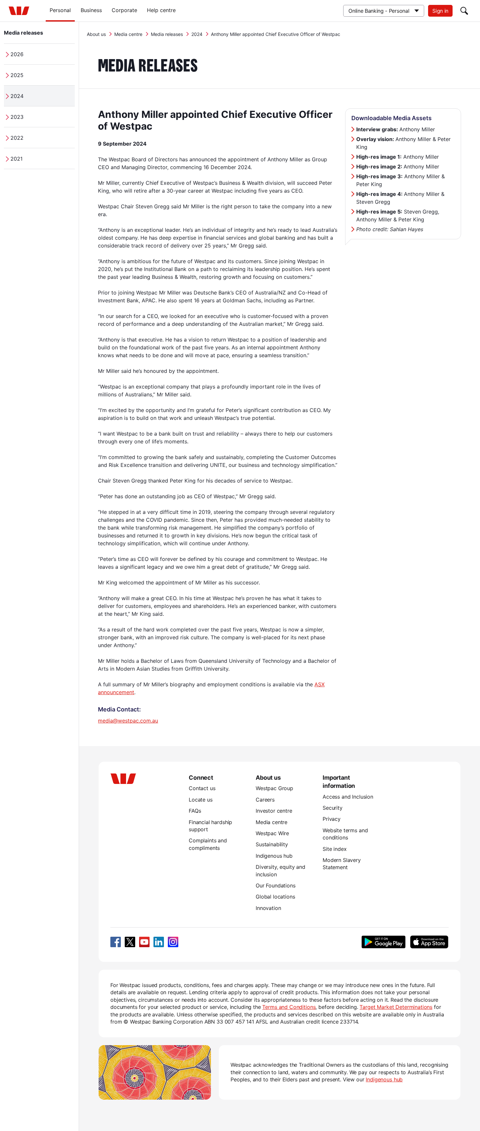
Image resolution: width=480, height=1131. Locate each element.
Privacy (332, 819)
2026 (17, 54)
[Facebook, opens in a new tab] (115, 942)
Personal (60, 10)
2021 (16, 158)
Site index (334, 849)
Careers (265, 799)
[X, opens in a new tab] (130, 942)
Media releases (23, 32)
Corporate (124, 10)
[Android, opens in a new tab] (383, 941)
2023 (17, 117)
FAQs (195, 810)
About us (96, 34)
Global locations (275, 896)
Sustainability (272, 844)
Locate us (201, 799)
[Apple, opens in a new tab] (429, 941)
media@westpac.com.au (128, 720)
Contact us (202, 788)
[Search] (464, 11)
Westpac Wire (272, 833)
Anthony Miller (395, 129)
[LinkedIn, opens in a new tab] (158, 942)
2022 (17, 138)
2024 (17, 96)
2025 (17, 75)
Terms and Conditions (288, 1007)
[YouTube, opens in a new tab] (144, 942)
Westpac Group (274, 788)
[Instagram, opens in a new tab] (173, 942)
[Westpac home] (19, 11)
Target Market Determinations (396, 1007)
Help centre (161, 10)
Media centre (128, 34)
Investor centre (274, 810)
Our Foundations (276, 885)
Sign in (440, 11)
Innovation (268, 908)
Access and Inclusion (348, 796)
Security (333, 807)
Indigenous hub (274, 855)
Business (91, 10)
